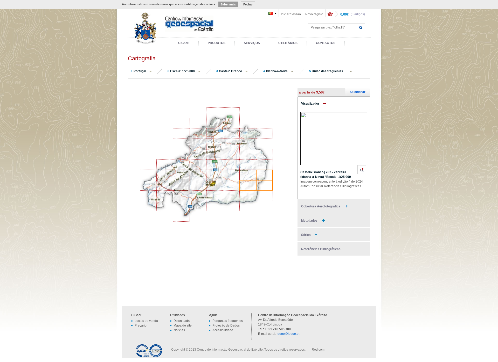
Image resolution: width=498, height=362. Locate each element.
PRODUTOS (216, 43)
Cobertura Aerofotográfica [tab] (321, 206)
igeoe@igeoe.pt (288, 334)
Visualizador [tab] (310, 103)
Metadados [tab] (309, 220)
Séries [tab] (306, 235)
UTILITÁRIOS (288, 43)
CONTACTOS (325, 43)
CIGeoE (183, 43)
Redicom (318, 349)
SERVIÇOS (252, 43)
